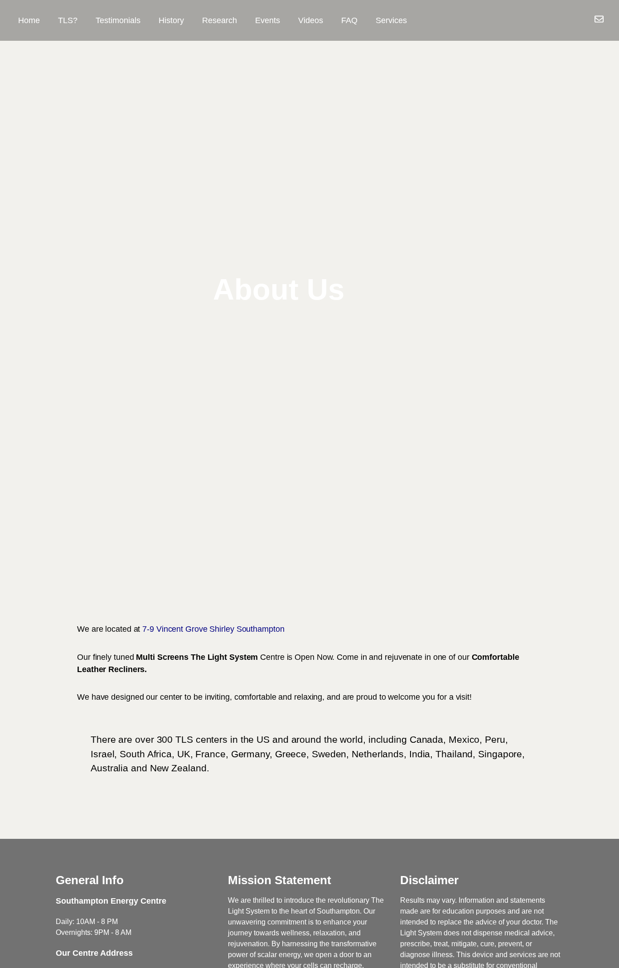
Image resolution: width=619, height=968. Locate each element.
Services (391, 20)
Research (219, 20)
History (171, 20)
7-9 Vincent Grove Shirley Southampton (213, 629)
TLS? (67, 20)
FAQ (349, 20)
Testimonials (118, 20)
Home (29, 20)
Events (267, 20)
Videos (310, 20)
